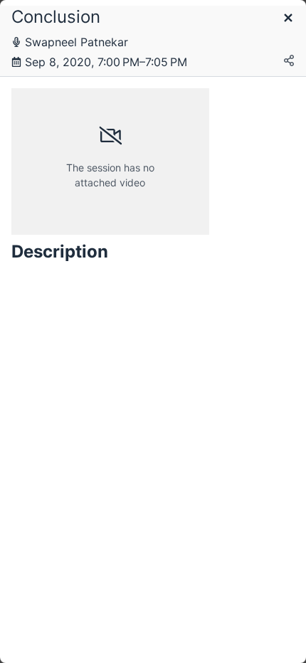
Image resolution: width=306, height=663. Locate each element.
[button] (288, 18)
